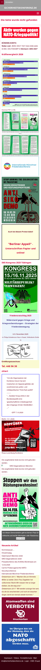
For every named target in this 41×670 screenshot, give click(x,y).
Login (27, 661)
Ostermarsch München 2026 (12, 556)
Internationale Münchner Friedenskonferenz (18, 573)
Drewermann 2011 (9, 576)
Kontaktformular (26, 658)
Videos (16, 658)
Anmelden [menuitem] (9, 2)
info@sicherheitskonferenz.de (12, 661)
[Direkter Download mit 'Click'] (20, 133)
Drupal (37, 661)
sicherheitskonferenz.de (20, 7)
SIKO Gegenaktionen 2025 (12, 559)
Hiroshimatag (7, 553)
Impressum (8, 658)
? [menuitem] (1, 2)
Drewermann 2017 (9, 588)
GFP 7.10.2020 (17, 412)
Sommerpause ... (8, 550)
